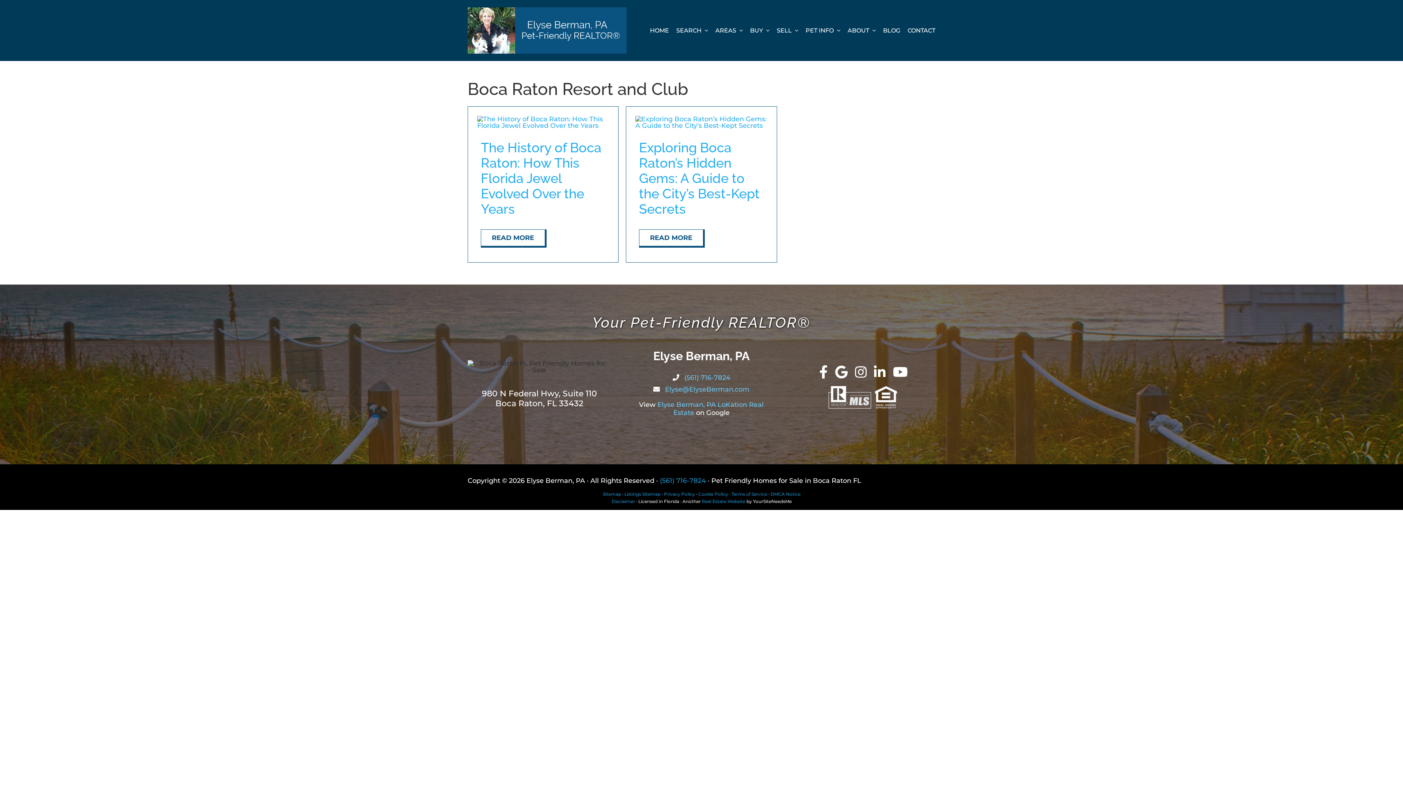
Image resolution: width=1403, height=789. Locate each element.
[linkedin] (880, 372)
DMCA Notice (786, 494)
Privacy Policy (679, 494)
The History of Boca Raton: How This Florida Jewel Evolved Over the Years (541, 178)
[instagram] (861, 372)
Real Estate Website (723, 501)
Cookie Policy (713, 494)
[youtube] (900, 372)
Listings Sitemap (642, 494)
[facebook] (824, 372)
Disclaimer (623, 501)
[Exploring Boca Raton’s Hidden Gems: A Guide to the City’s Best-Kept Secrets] (701, 119)
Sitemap (612, 494)
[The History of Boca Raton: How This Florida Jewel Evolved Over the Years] (543, 119)
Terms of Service (749, 494)
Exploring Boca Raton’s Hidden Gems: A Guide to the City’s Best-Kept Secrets (699, 178)
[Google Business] (841, 372)
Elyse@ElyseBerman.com (706, 389)
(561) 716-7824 (706, 378)
